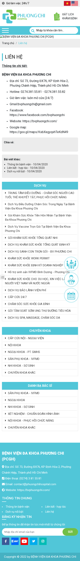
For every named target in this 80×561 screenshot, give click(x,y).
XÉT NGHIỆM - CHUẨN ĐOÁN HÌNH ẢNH (33, 414)
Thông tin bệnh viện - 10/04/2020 (27, 164)
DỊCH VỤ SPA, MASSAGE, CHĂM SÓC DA (33, 317)
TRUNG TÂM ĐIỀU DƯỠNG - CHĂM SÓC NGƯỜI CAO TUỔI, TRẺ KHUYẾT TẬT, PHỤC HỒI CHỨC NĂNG (39, 195)
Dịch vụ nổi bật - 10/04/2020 (24, 171)
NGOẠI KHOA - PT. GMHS (23, 352)
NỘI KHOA (14, 345)
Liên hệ (49, 511)
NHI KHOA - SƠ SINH (21, 365)
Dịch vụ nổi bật (14, 511)
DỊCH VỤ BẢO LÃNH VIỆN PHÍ (26, 290)
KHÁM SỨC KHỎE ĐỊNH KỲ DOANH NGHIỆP (35, 265)
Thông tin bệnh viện (17, 506)
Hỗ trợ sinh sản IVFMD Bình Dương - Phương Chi (38, 272)
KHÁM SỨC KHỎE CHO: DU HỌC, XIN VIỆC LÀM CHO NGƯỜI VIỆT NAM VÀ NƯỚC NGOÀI (40, 281)
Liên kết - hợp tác (55, 506)
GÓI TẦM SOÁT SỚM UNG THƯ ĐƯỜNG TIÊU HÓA (39, 311)
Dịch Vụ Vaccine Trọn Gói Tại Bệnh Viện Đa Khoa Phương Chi (37, 229)
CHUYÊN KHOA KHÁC (21, 372)
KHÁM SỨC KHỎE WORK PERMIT (28, 258)
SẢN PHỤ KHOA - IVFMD (23, 359)
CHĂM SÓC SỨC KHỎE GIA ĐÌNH (28, 304)
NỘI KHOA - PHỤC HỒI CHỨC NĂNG (30, 420)
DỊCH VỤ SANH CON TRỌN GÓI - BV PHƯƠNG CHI (39, 251)
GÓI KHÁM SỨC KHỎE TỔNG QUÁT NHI (32, 238)
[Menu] (5, 30)
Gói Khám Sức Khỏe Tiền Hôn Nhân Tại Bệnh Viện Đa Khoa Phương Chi (38, 218)
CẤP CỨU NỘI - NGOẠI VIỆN (25, 338)
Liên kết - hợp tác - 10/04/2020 (26, 167)
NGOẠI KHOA (16, 400)
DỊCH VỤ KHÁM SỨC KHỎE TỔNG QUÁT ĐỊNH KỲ (38, 244)
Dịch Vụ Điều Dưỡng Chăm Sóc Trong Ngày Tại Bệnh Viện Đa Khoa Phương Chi (40, 206)
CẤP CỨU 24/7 (17, 297)
